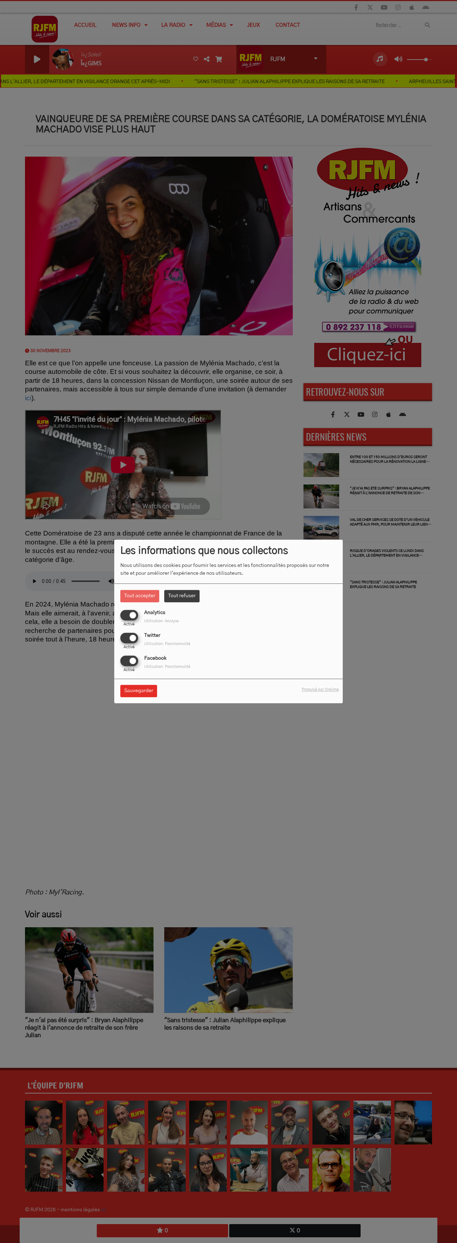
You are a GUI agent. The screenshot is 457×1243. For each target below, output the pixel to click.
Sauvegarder (138, 691)
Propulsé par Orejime (320, 690)
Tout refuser (182, 595)
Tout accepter (139, 595)
